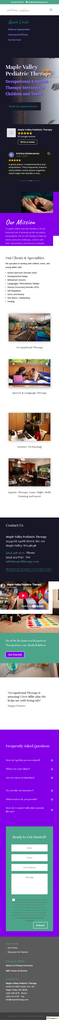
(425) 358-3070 (15, 552)
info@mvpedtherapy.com (22, 561)
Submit (40, 925)
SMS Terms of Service (16, 970)
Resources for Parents (18, 952)
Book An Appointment (23, 106)
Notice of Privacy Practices (19, 965)
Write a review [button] (27, 142)
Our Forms (12, 947)
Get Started (15, 654)
